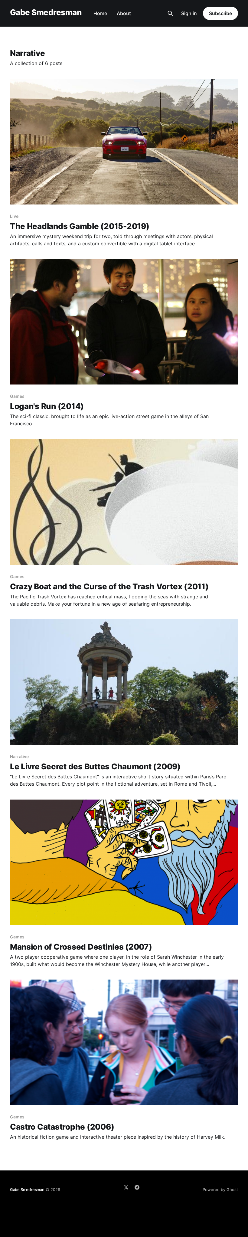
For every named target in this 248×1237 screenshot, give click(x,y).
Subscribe (220, 13)
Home (100, 13)
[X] (126, 1187)
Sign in (189, 13)
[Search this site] (170, 13)
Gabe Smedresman (45, 12)
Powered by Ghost (220, 1189)
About (124, 13)
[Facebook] (137, 1187)
